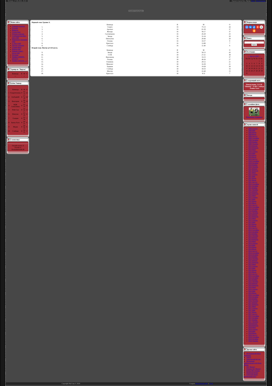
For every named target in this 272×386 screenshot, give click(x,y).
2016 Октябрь (253, 297)
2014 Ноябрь (252, 257)
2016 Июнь (252, 293)
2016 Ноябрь (252, 299)
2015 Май (251, 268)
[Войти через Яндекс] (257, 27)
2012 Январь (252, 192)
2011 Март (252, 173)
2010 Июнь (252, 155)
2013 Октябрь (253, 232)
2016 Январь (252, 283)
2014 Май (251, 245)
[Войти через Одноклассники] (254, 30)
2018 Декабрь (253, 341)
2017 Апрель (253, 308)
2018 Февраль (253, 326)
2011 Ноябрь (252, 188)
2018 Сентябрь (253, 337)
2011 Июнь (252, 178)
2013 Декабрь (253, 236)
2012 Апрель (253, 197)
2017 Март (252, 306)
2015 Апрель (253, 266)
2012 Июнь (252, 201)
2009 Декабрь (253, 144)
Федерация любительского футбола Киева (252, 363)
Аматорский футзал (253, 359)
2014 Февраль (253, 239)
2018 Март (252, 327)
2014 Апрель (253, 243)
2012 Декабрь (253, 213)
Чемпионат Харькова (254, 117)
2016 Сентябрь (253, 295)
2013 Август (252, 228)
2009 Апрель (253, 129)
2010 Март (252, 150)
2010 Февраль (253, 148)
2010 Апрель (253, 151)
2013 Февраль (253, 216)
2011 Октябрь (253, 186)
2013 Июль (252, 226)
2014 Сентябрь (253, 253)
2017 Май (251, 310)
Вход (253, 1)
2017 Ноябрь (252, 320)
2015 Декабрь (253, 282)
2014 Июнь (252, 247)
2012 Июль (252, 203)
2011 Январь (252, 169)
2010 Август (252, 159)
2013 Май (251, 222)
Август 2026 (254, 56)
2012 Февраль (253, 194)
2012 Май (251, 199)
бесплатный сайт (202, 383)
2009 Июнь (252, 132)
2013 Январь (252, 215)
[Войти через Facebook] (254, 27)
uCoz (211, 383)
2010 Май (251, 153)
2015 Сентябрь (253, 276)
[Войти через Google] (261, 27)
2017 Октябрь (253, 318)
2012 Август (252, 205)
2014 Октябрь (253, 255)
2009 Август (252, 136)
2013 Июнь (252, 224)
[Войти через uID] (246, 27)
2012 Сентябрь (253, 207)
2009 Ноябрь (252, 142)
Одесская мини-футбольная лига (251, 375)
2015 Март (252, 264)
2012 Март (252, 195)
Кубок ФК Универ (253, 371)
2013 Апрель (253, 220)
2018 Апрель (253, 329)
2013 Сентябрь (253, 230)
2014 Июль (252, 249)
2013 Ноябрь (252, 234)
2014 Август (252, 251)
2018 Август (252, 335)
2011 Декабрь (253, 190)
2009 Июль (252, 134)
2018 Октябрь (253, 339)
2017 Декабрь (253, 322)
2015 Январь (252, 260)
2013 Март (252, 218)
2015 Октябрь (253, 278)
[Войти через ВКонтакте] (250, 27)
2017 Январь (252, 303)
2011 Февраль (253, 171)
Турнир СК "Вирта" (253, 369)
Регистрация (260, 1)
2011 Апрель (252, 174)
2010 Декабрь (253, 167)
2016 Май (251, 291)
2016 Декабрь (253, 301)
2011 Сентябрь (253, 184)
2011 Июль (252, 180)
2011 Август (252, 182)
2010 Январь (252, 146)
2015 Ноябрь (252, 280)
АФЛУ (248, 357)
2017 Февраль (253, 304)
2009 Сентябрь (253, 138)
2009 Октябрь (253, 140)
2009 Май (251, 130)
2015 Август (252, 274)
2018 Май (251, 331)
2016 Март (252, 287)
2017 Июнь (252, 312)
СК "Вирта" (250, 367)
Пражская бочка (252, 373)
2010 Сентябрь (253, 161)
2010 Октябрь (253, 163)
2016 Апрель (253, 289)
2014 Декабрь (253, 259)
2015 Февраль (253, 262)
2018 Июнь (252, 333)
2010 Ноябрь (252, 165)
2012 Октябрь (253, 209)
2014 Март (252, 241)
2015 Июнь (252, 270)
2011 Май (251, 176)
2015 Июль (252, 272)
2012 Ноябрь (252, 211)
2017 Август (252, 314)
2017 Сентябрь (253, 316)
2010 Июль (252, 157)
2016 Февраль (253, 285)
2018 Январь (252, 324)
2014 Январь (252, 238)
